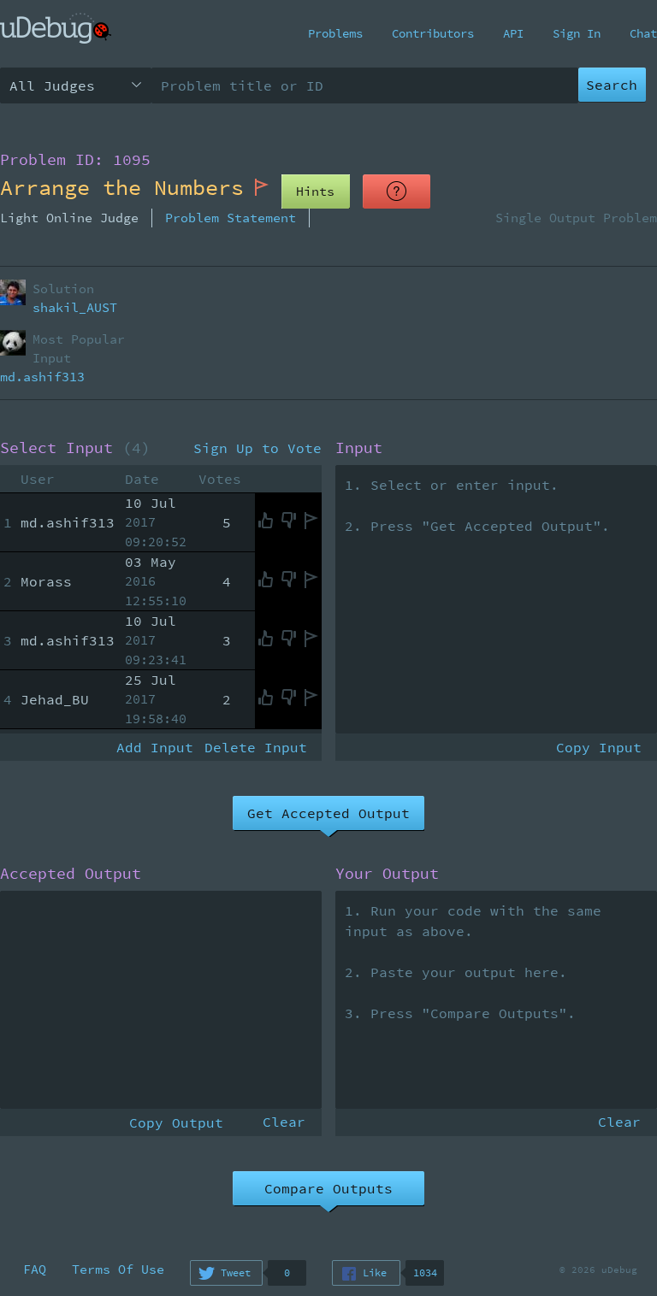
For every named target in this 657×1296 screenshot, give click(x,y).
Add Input (154, 747)
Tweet (236, 1272)
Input (358, 448)
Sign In (577, 33)
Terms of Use (118, 1269)
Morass (46, 581)
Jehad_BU (55, 699)
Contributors (433, 33)
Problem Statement (230, 217)
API (513, 33)
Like (375, 1272)
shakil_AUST (75, 307)
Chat (643, 33)
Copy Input (599, 747)
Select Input (75, 448)
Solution (63, 288)
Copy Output (176, 1122)
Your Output (387, 873)
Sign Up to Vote (257, 448)
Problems (335, 33)
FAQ (34, 1269)
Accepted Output (70, 873)
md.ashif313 (42, 376)
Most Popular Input (79, 348)
